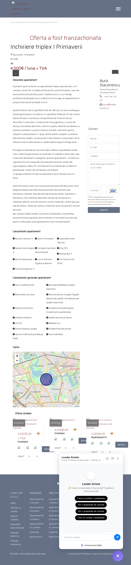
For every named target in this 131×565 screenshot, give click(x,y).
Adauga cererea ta (15, 542)
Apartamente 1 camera (36, 500)
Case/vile (34, 532)
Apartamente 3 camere (36, 517)
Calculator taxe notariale (17, 525)
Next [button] (115, 73)
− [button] (17, 361)
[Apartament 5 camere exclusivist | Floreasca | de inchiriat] (102, 424)
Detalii (122, 444)
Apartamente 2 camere (36, 509)
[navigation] (118, 9)
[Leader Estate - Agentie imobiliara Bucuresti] (22, 9)
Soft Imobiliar (83, 553)
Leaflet (76, 406)
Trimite (104, 209)
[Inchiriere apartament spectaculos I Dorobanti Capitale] (29, 424)
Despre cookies (14, 517)
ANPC (13, 503)
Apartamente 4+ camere (36, 525)
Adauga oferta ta (14, 534)
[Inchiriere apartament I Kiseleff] (65, 422)
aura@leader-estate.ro (108, 106)
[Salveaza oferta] (38, 434)
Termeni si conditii (15, 509)
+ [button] (17, 356)
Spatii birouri (36, 536)
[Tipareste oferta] (11, 63)
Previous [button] (16, 73)
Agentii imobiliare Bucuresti (107, 553)
